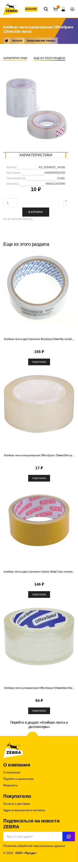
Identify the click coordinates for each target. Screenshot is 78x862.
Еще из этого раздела (49, 58)
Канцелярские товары (41, 40)
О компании (11, 772)
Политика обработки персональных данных (34, 846)
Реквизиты (10, 785)
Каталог (31, 9)
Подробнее (39, 362)
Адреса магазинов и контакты (24, 810)
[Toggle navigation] (72, 9)
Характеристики (15, 58)
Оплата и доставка (16, 803)
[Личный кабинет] (63, 9)
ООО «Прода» (26, 853)
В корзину (35, 212)
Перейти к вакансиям (18, 779)
